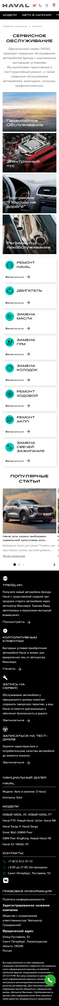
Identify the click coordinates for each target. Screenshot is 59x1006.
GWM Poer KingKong (16, 838)
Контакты (9, 797)
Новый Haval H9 (40, 838)
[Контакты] (40, 6)
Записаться (14, 277)
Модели (10, 15)
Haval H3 (8, 844)
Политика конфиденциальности (23, 899)
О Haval (41, 791)
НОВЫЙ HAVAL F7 (39, 814)
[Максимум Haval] (20, 6)
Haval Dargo (30, 826)
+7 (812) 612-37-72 (20, 861)
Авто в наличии (36, 15)
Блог (20, 797)
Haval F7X (9, 820)
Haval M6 (50, 820)
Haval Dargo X (12, 826)
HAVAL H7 (22, 844)
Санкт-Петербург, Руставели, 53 (29, 873)
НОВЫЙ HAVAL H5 (15, 814)
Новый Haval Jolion (29, 820)
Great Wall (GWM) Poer (17, 832)
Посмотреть (14, 622)
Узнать (9, 669)
